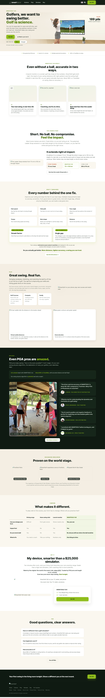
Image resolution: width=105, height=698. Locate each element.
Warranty (48, 690)
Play (32, 2)
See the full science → (52, 254)
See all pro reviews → (52, 440)
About (10, 690)
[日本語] (85, 2)
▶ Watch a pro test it (23, 36)
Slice (17, 42)
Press (14, 690)
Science (26, 2)
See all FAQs (52, 660)
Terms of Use (41, 690)
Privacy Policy (33, 690)
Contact (19, 690)
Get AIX (92, 2)
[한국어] (82, 2)
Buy (44, 2)
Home (10, 687)
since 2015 (57, 570)
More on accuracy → (56, 80)
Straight (23, 42)
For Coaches (37, 687)
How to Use (25, 690)
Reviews (38, 2)
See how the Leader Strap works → (58, 172)
